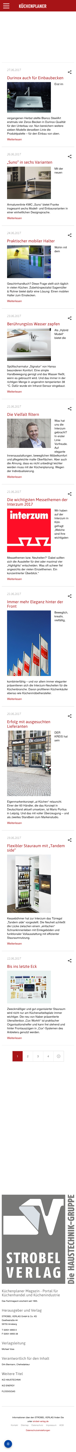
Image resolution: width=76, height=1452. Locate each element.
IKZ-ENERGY (8, 1385)
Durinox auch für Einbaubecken (35, 78)
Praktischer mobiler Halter (31, 241)
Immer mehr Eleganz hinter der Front (35, 604)
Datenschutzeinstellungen (38, 1430)
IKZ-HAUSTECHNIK (11, 1379)
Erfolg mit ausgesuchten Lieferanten (28, 723)
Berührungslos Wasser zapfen (33, 324)
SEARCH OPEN (70, 17)
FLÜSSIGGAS (8, 1391)
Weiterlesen (14, 139)
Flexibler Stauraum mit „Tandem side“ (36, 847)
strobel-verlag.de (41, 1421)
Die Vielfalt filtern (23, 414)
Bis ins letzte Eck (22, 966)
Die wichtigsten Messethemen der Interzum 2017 (37, 501)
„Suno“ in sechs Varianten (29, 162)
